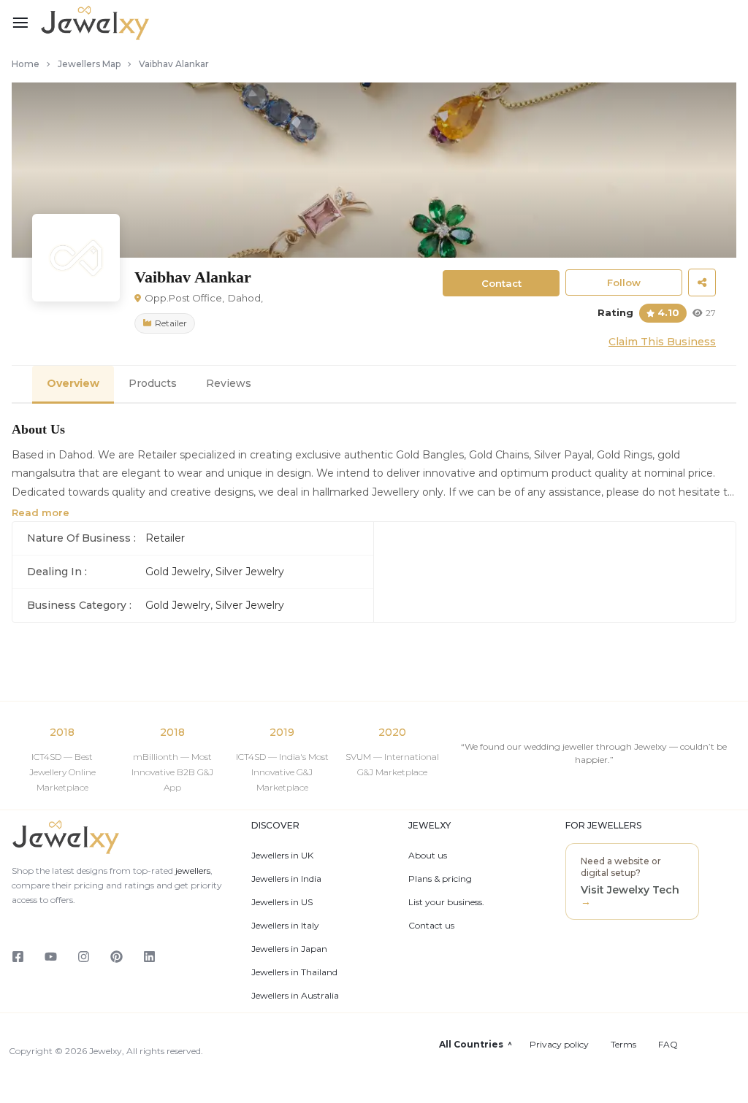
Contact (501, 283)
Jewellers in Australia (295, 996)
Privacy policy (559, 1044)
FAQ (668, 1044)
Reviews (228, 383)
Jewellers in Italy (285, 926)
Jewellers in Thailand (294, 972)
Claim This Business (662, 341)
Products (153, 383)
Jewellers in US (282, 902)
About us (427, 855)
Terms (623, 1044)
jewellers (191, 870)
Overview (73, 383)
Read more (40, 512)
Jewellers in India (286, 879)
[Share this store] (702, 282)
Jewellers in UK (282, 855)
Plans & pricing (440, 879)
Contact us (431, 926)
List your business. (446, 902)
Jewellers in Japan (289, 949)
